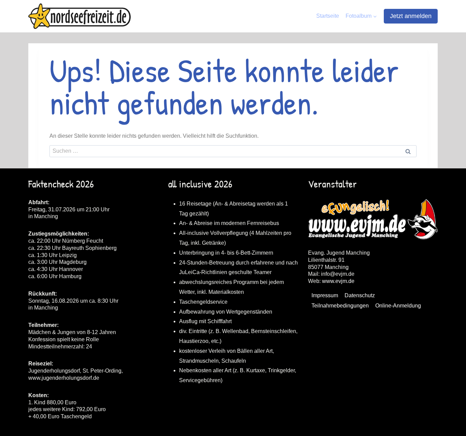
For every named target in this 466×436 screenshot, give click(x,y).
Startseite (327, 16)
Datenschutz (360, 295)
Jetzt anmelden (411, 16)
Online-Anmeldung (398, 306)
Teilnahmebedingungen (340, 306)
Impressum (324, 295)
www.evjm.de (338, 281)
